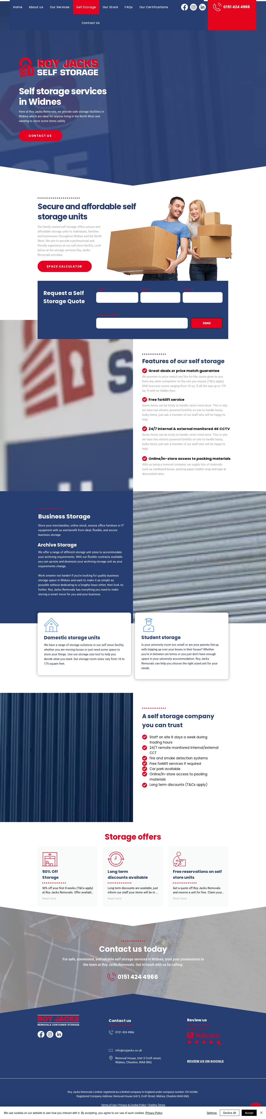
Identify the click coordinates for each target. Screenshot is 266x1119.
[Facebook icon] (184, 7)
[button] (60, 7)
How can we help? (108, 315)
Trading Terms (156, 1105)
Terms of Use (109, 1105)
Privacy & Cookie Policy (132, 1105)
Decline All (229, 1113)
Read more (49, 898)
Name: (102, 289)
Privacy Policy (153, 1113)
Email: (145, 289)
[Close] (261, 1113)
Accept (249, 1113)
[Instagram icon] (193, 7)
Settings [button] (212, 1113)
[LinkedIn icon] (202, 7)
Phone (188, 289)
